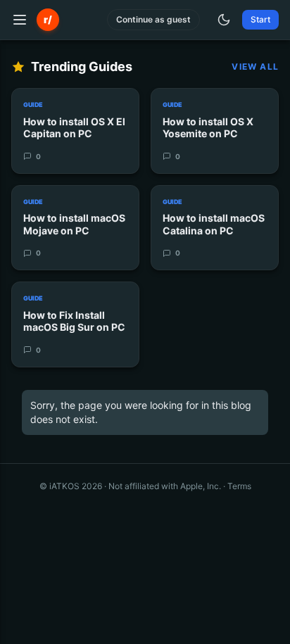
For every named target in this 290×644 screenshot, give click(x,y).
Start (260, 19)
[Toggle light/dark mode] (224, 19)
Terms (239, 486)
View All (255, 66)
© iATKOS (70, 486)
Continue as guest (153, 19)
